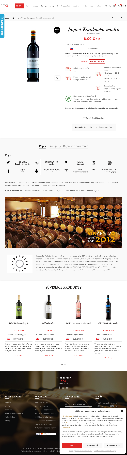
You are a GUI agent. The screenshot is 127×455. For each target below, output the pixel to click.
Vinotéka (76, 6)
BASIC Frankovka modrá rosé (78, 323)
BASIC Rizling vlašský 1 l (19, 323)
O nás (84, 6)
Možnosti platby (41, 402)
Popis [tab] (42, 146)
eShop (18, 6)
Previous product (114, 18)
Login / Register (110, 6)
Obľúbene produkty (115, 5)
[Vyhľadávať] (106, 5)
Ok (71, 445)
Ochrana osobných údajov (45, 413)
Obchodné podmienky (44, 410)
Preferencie (113, 445)
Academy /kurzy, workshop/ (43, 6)
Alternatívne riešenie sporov (46, 420)
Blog (91, 6)
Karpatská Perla (90, 127)
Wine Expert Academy (14, 413)
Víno (23, 18)
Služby (28, 6)
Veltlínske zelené (48, 323)
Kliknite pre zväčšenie (57, 78)
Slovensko (30, 18)
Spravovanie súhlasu (43, 424)
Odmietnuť (92, 445)
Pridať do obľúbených (95, 118)
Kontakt (98, 6)
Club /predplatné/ (63, 6)
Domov (17, 18)
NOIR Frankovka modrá (108, 323)
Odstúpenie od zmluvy (44, 417)
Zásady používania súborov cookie (80, 451)
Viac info (84, 61)
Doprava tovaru (41, 406)
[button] (122, 411)
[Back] (7, 18)
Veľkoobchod (10, 417)
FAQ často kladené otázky (45, 428)
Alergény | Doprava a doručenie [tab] (69, 146)
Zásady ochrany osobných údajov (105, 451)
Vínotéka (8, 410)
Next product (120, 18)
